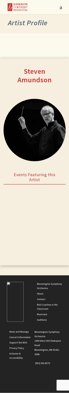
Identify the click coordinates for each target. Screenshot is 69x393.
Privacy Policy (16, 348)
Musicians (42, 314)
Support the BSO (18, 342)
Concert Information (20, 337)
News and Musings (19, 331)
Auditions (42, 319)
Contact (41, 299)
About (40, 293)
